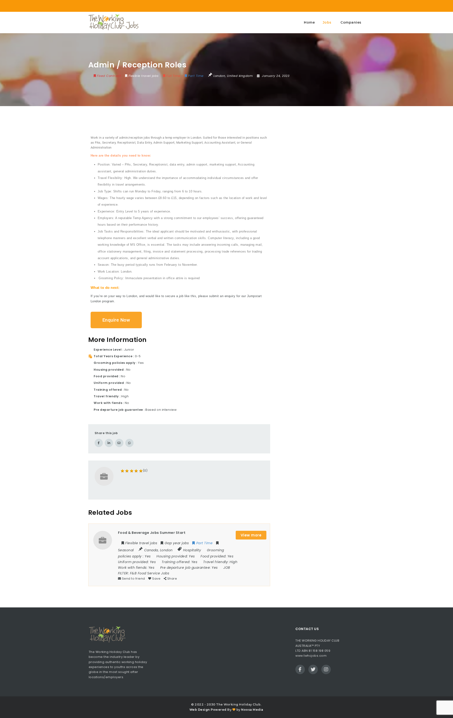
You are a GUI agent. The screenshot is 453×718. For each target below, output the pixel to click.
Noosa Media (252, 709)
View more (251, 535)
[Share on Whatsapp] (129, 443)
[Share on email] (119, 443)
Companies (350, 22)
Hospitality (192, 550)
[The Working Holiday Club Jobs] (113, 22)
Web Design (199, 709)
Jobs (327, 22)
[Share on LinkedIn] (109, 443)
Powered (218, 709)
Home (309, 22)
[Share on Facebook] (99, 443)
